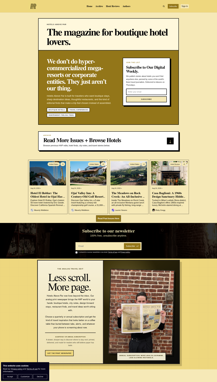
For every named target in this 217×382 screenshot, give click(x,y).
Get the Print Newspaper (59, 353)
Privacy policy (16, 369)
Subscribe (130, 246)
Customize (25, 376)
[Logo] (33, 6)
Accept (10, 376)
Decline (40, 376)
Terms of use (32, 369)
